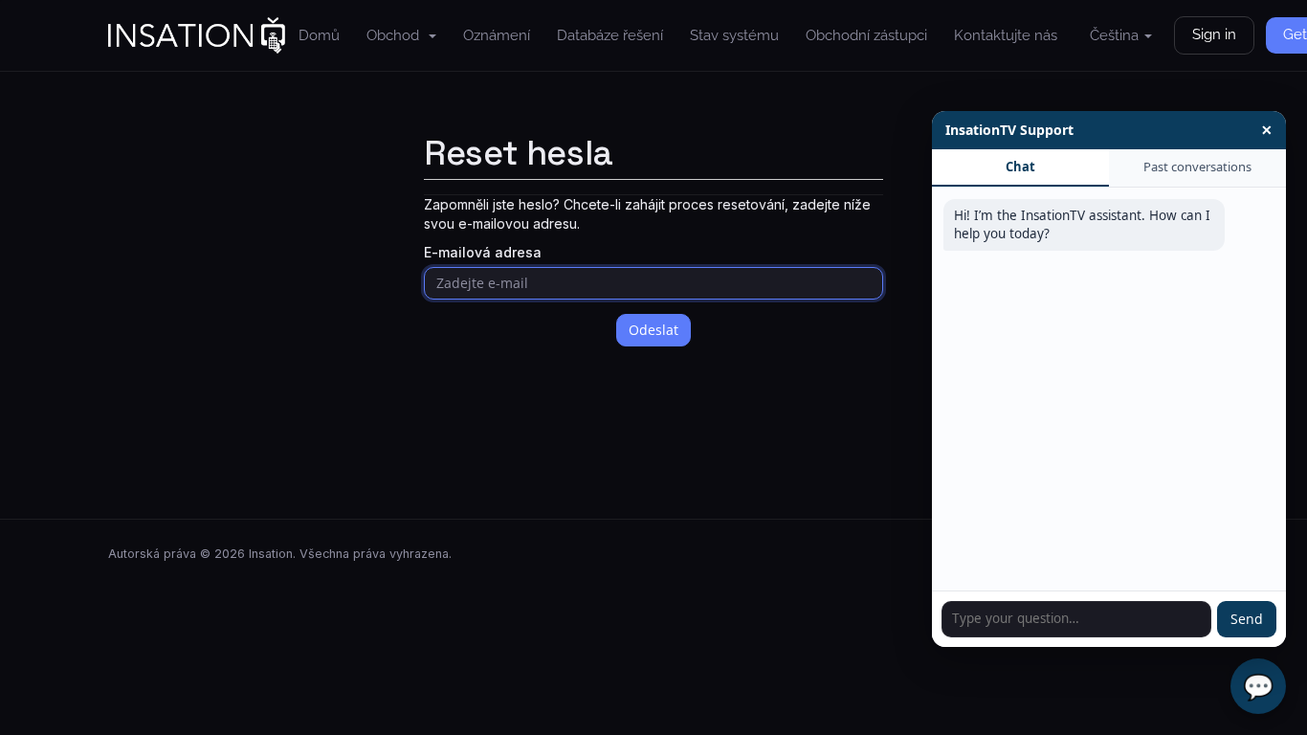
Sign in (1214, 34)
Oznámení (496, 35)
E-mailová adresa (483, 252)
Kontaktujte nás (1005, 35)
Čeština (1116, 35)
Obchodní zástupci (866, 35)
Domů (319, 35)
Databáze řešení (610, 35)
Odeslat (653, 330)
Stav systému (734, 35)
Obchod (396, 35)
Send (1246, 619)
